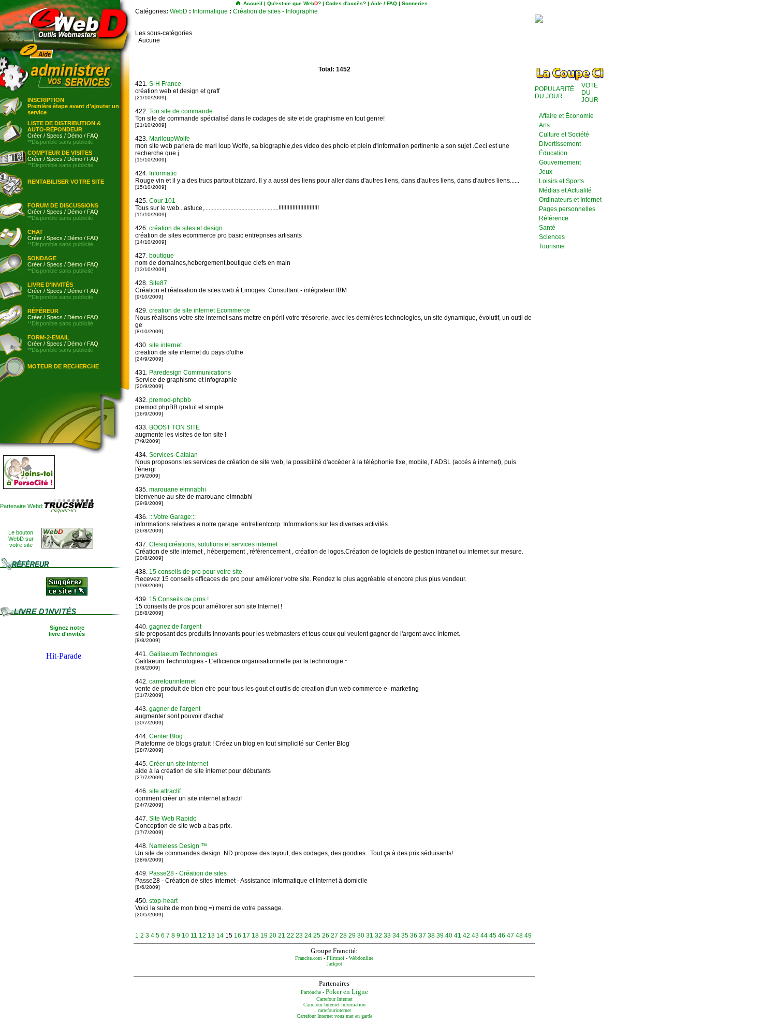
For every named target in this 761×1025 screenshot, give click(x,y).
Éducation (553, 153)
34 (396, 935)
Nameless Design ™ (178, 846)
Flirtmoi (335, 958)
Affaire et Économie (566, 116)
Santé (547, 227)
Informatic (163, 173)
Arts (544, 125)
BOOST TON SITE (174, 427)
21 (281, 935)
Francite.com (308, 958)
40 (448, 935)
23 (299, 935)
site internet (165, 345)
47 (510, 935)
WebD (178, 11)
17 (246, 935)
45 (492, 935)
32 (378, 935)
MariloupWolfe (169, 138)
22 (290, 935)
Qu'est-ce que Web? (294, 3)
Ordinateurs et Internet (570, 199)
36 (413, 935)
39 (440, 935)
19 (264, 935)
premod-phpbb (170, 400)
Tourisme (552, 246)
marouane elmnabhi (177, 489)
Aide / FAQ (384, 3)
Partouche (311, 992)
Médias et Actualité (565, 190)
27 (334, 935)
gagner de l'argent (174, 708)
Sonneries (415, 3)
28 (343, 935)
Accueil (252, 3)
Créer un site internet (178, 763)
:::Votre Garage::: (172, 517)
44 (484, 935)
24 (308, 935)
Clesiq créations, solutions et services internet (213, 544)
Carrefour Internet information (334, 1004)
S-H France (165, 83)
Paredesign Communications (190, 372)
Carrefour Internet (334, 999)
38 (431, 935)
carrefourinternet (172, 681)
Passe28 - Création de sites (188, 873)
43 (475, 935)
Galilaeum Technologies (183, 654)
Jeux (545, 171)
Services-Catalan (173, 454)
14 (220, 935)
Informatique (210, 11)
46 (501, 935)
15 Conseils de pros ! (179, 599)
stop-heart (163, 900)
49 (528, 935)
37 (422, 935)
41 (457, 935)
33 (387, 935)
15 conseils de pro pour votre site (195, 571)
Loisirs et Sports (561, 181)
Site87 (158, 283)
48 (519, 935)
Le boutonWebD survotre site (21, 538)
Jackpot (334, 964)
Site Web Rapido (173, 818)
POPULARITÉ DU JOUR (554, 92)
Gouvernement (560, 162)
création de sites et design (186, 228)
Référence (553, 218)
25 (316, 935)
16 (237, 935)
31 (369, 935)
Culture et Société (564, 134)
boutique (161, 255)
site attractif (165, 791)
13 (211, 935)
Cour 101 (162, 200)
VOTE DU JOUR (589, 92)
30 (360, 935)
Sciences (552, 237)
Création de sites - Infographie (275, 11)
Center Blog (166, 736)
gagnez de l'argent (175, 626)
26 (325, 935)
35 (404, 935)
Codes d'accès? (346, 3)
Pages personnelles (567, 209)
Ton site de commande (181, 111)
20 (272, 935)
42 (466, 935)
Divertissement (560, 143)
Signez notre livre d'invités (67, 631)
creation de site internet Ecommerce (199, 310)
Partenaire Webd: (21, 506)
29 (352, 935)
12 (202, 935)
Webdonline (361, 958)
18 (255, 935)
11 (194, 935)
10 (185, 935)
